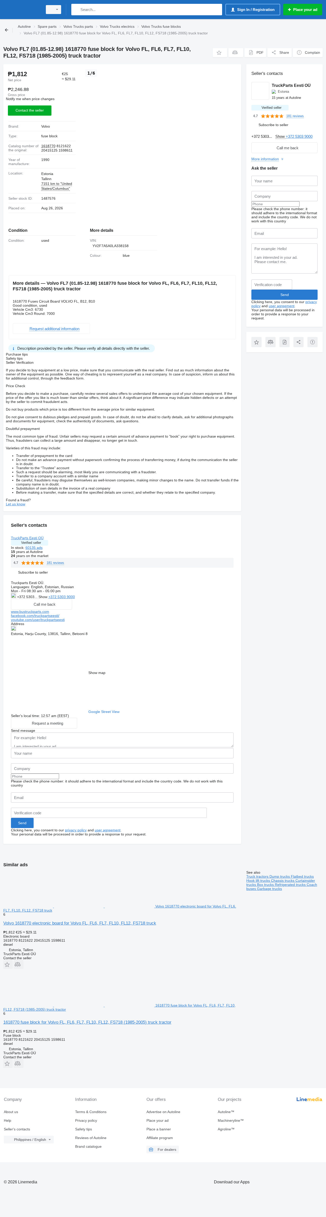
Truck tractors (257, 876)
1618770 (48, 146)
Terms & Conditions (90, 1112)
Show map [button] (96, 673)
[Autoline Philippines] (21, 9)
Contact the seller (30, 110)
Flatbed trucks (302, 876)
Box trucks (266, 885)
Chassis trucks (283, 880)
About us (11, 1112)
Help (7, 1120)
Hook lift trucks (258, 880)
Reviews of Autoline (90, 1138)
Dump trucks (280, 876)
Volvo (45, 126)
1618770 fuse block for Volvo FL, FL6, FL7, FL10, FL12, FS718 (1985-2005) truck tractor (87, 1022)
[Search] (76, 9)
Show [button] (43, 597)
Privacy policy (86, 1120)
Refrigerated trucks (291, 885)
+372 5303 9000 (61, 597)
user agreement (107, 830)
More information (265, 159)
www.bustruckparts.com (30, 612)
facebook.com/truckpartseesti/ (35, 616)
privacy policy (76, 830)
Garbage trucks (269, 889)
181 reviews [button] (55, 563)
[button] (220, 52)
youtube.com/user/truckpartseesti (38, 620)
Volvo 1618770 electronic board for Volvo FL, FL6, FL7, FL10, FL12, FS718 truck (79, 923)
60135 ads (34, 548)
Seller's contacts (17, 1129)
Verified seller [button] (31, 543)
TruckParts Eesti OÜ (27, 538)
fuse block (49, 136)
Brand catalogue (88, 1146)
